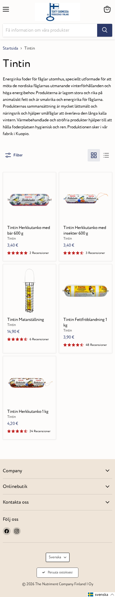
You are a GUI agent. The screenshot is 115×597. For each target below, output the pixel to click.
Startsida (10, 48)
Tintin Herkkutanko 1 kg (28, 411)
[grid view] (94, 155)
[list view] (106, 155)
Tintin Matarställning (25, 319)
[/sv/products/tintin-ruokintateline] (29, 290)
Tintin (11, 239)
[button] (101, 594)
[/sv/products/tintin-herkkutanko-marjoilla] (29, 198)
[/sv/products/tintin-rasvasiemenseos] (85, 290)
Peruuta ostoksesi (60, 572)
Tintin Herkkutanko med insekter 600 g (84, 230)
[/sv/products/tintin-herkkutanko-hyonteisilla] (85, 198)
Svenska (55, 557)
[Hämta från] (104, 30)
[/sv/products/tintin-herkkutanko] (29, 382)
